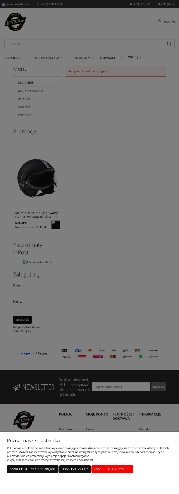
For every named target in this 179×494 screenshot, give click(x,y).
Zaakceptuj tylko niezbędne (33, 469)
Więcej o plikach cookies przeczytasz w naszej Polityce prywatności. (50, 460)
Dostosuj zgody (75, 469)
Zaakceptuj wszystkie (112, 469)
